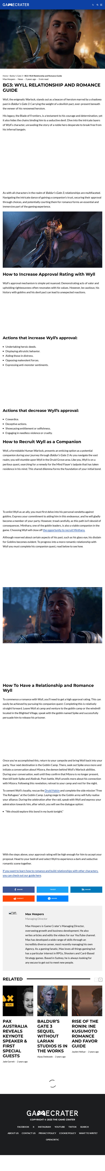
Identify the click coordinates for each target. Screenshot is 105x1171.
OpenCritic (52, 1139)
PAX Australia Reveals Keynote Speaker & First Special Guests (15, 1038)
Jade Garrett (9, 1061)
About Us (13, 1133)
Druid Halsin (52, 790)
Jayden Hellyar (79, 1051)
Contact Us (29, 1133)
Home (5, 76)
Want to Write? (88, 1133)
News (20, 79)
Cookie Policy (67, 1133)
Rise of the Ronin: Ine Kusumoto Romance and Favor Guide (85, 1034)
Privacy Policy (47, 1133)
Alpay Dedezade (45, 1056)
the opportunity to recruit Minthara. (64, 530)
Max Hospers (9, 79)
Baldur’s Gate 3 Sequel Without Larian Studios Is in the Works (52, 1036)
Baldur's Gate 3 (16, 76)
